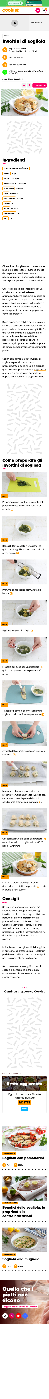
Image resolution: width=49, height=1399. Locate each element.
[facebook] (25, 1316)
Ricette (5, 1074)
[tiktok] (5, 1316)
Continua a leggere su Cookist (24, 991)
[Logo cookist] (10, 10)
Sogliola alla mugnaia (21, 1259)
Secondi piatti (16, 1074)
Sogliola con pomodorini (23, 1158)
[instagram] (12, 1316)
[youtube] (18, 1316)
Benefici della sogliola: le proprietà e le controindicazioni (23, 1211)
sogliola (6, 325)
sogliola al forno (36, 376)
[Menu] (37, 10)
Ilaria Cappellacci (16, 79)
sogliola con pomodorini (28, 373)
